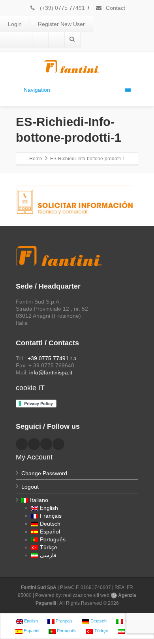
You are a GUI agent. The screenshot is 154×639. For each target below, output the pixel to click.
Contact (114, 8)
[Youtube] (40, 40)
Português (53, 539)
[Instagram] (56, 40)
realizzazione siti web (86, 595)
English (49, 508)
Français (51, 516)
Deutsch (50, 523)
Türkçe (48, 547)
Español (50, 531)
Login (15, 24)
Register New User (61, 24)
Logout (30, 486)
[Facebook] (8, 40)
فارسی (48, 555)
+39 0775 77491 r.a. (53, 358)
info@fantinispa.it (50, 372)
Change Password (44, 473)
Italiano (39, 500)
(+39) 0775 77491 (61, 8)
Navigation (37, 90)
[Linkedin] (24, 40)
